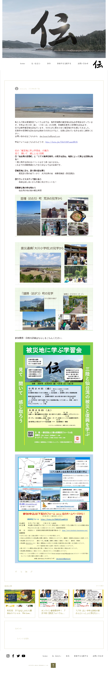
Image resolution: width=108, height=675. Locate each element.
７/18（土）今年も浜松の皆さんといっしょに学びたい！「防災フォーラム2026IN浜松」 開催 (88, 611)
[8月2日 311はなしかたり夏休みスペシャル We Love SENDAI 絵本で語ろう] (20, 598)
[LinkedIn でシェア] (26, 572)
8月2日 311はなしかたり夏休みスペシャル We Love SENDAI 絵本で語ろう (19, 611)
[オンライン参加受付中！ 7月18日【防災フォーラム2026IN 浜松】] (54, 598)
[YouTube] (23, 656)
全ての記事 (8, 74)
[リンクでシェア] (31, 572)
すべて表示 (100, 586)
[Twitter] (18, 656)
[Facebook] (13, 656)
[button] (101, 74)
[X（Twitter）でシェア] (21, 572)
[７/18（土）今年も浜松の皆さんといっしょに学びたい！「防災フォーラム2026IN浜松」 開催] (88, 598)
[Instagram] (8, 656)
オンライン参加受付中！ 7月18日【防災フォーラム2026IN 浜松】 (53, 611)
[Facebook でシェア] (16, 572)
